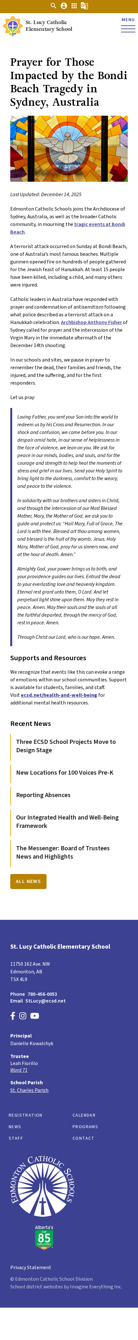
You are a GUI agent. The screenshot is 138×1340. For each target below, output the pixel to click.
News (15, 1127)
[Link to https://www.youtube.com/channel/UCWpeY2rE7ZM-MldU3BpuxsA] (34, 1017)
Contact (84, 1138)
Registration (26, 1115)
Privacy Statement (30, 1267)
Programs (85, 1127)
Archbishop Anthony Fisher (91, 322)
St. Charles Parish (29, 1090)
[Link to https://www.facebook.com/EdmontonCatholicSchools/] (12, 1017)
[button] (53, 8)
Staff (16, 1138)
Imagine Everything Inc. (96, 1286)
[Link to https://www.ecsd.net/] (42, 1248)
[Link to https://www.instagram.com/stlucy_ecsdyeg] (22, 1017)
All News (28, 881)
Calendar (84, 1115)
